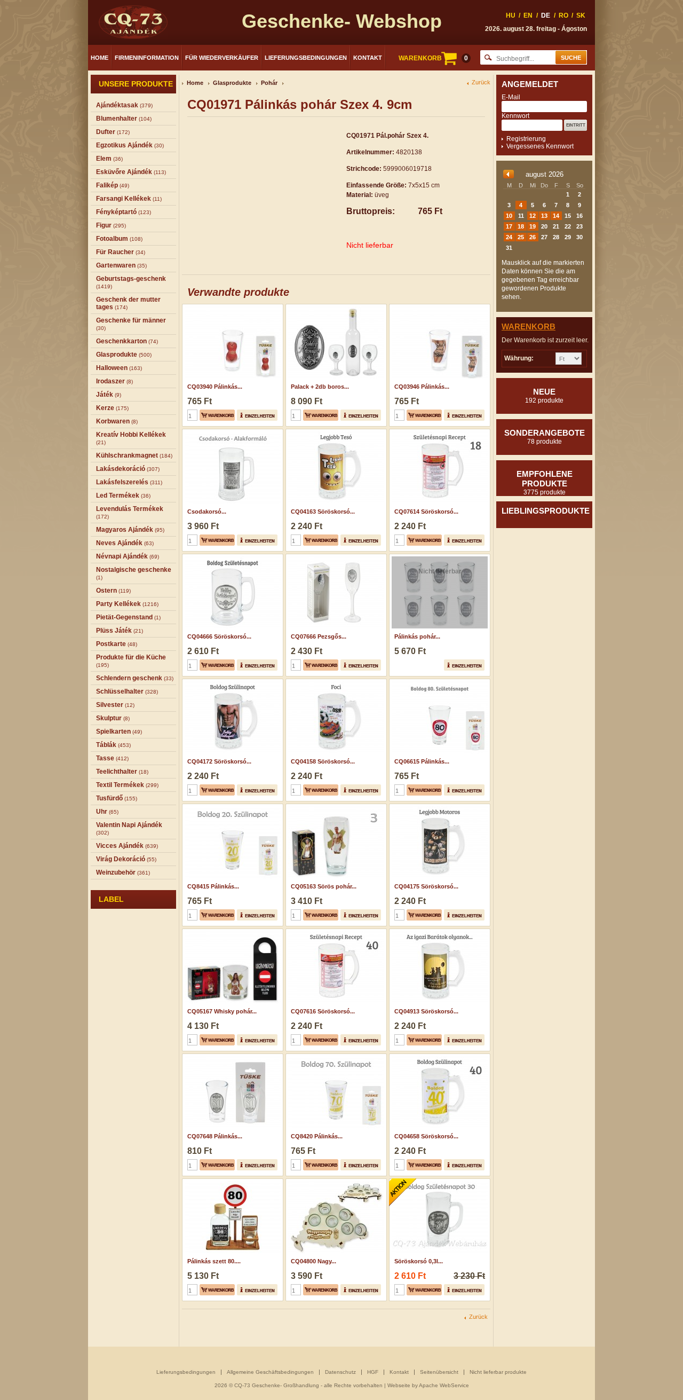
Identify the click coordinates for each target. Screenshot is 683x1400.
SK (580, 15)
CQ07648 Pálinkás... (214, 1136)
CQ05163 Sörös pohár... (323, 886)
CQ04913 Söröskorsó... (426, 1011)
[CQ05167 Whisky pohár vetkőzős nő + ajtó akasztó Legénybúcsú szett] (231, 932)
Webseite (398, 1385)
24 (509, 237)
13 (544, 216)
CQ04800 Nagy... (313, 1261)
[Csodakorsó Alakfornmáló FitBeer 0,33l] (231, 432)
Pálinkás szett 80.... (214, 1261)
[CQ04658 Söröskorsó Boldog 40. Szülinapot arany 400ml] (438, 1057)
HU (510, 15)
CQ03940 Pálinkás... (214, 386)
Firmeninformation (147, 57)
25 (521, 237)
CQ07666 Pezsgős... (318, 636)
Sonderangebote (544, 436)
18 (521, 226)
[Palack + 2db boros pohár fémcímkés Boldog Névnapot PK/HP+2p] (334, 307)
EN (528, 15)
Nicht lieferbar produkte (498, 1372)
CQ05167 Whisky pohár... (222, 1011)
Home (99, 57)
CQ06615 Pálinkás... (421, 761)
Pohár (269, 83)
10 (509, 216)
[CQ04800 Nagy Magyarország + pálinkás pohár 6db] (334, 1182)
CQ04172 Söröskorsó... (219, 761)
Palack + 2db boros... (320, 386)
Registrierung (526, 139)
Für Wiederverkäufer (221, 57)
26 (532, 237)
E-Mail (511, 97)
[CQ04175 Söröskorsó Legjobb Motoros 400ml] (438, 807)
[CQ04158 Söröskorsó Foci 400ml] (334, 682)
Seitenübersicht (439, 1372)
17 (509, 226)
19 (532, 226)
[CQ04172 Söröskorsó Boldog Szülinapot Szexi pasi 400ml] (231, 682)
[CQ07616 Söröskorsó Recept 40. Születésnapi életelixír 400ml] (334, 932)
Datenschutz (340, 1372)
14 (556, 216)
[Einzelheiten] (257, 415)
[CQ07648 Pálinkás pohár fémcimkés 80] (231, 1057)
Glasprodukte (232, 83)
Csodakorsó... (206, 511)
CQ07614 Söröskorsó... (426, 511)
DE (545, 15)
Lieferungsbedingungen (306, 57)
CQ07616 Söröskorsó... (323, 1011)
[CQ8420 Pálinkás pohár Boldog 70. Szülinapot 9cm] (334, 1057)
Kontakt (367, 57)
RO (563, 15)
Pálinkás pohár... (417, 636)
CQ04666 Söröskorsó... (219, 636)
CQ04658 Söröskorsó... (426, 1136)
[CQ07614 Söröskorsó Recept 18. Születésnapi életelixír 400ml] (438, 432)
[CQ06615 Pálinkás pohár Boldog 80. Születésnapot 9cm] (438, 682)
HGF (372, 1372)
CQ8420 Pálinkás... (317, 1136)
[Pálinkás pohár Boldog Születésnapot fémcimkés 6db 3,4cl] (438, 557)
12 (532, 216)
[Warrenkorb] (217, 415)
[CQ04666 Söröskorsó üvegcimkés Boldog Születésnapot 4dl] (231, 557)
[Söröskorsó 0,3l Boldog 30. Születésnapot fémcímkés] (438, 1182)
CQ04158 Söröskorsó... (323, 761)
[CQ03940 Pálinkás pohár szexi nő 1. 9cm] (231, 307)
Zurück (481, 82)
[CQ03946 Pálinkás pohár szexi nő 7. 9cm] (438, 307)
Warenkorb (528, 326)
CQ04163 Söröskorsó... (323, 511)
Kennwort (515, 116)
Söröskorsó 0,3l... (418, 1261)
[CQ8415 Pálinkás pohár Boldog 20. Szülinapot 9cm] (231, 807)
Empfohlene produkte (545, 482)
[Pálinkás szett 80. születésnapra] (231, 1182)
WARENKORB (433, 58)
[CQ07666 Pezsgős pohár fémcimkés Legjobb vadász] (334, 557)
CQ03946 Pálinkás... (421, 386)
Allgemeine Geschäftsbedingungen (270, 1372)
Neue (544, 395)
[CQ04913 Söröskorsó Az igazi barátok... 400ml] (438, 932)
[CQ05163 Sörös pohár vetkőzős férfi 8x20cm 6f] (334, 807)
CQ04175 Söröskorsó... (426, 886)
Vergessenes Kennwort (540, 146)
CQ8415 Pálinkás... (213, 886)
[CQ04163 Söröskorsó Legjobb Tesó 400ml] (334, 432)
